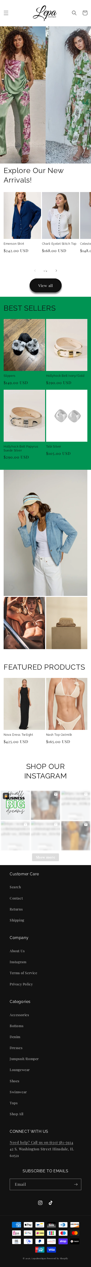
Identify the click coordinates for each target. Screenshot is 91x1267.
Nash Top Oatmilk (59, 734)
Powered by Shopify (57, 1258)
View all (45, 285)
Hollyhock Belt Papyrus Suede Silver (21, 448)
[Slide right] (56, 270)
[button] (6, 13)
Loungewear (20, 1069)
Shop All (17, 1114)
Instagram (18, 962)
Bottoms (16, 1025)
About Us (17, 951)
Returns (16, 909)
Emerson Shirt (14, 243)
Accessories (19, 1014)
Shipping (17, 920)
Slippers (10, 376)
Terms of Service (23, 973)
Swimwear (18, 1092)
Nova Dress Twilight (18, 734)
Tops (13, 1103)
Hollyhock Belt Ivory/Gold (65, 376)
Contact (16, 898)
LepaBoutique (39, 1258)
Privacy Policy (21, 984)
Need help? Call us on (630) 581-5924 (41, 1142)
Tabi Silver (53, 446)
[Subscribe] (75, 1184)
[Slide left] (35, 270)
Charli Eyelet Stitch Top (59, 243)
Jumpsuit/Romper (24, 1058)
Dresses (16, 1047)
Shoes (14, 1081)
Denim (15, 1036)
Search (15, 887)
